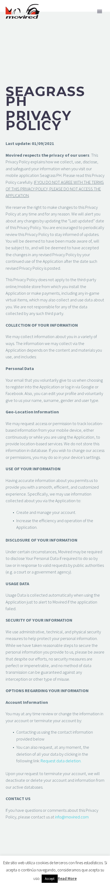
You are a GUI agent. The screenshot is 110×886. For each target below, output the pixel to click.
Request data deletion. (61, 760)
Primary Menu (99, 11)
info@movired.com (72, 817)
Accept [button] (49, 878)
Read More (67, 878)
